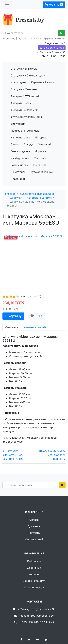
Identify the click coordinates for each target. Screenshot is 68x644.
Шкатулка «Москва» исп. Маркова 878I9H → (52, 454)
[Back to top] (60, 628)
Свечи (15, 144)
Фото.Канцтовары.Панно (27, 116)
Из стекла (39, 165)
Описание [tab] (11, 327)
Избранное (34, 561)
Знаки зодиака (20, 151)
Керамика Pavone (42, 82)
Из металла (18, 172)
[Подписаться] (62, 485)
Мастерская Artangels (25, 130)
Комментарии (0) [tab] (35, 327)
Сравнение (34, 567)
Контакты (34, 532)
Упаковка (40, 158)
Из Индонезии (20, 158)
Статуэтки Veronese (24, 89)
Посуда (28, 144)
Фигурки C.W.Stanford (25, 96)
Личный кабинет (34, 580)
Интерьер (41, 137)
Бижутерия (18, 123)
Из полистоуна (20, 137)
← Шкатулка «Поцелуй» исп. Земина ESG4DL (12, 454)
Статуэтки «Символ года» (28, 75)
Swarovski (44, 144)
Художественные (42, 172)
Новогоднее (18, 82)
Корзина (55, 4)
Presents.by (30, 20)
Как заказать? (34, 539)
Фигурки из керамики (25, 110)
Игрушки (40, 151)
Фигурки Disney (21, 103)
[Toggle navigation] (7, 4)
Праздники (18, 178)
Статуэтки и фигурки (24, 68)
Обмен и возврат (34, 587)
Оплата (34, 519)
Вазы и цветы (19, 165)
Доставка (34, 526)
